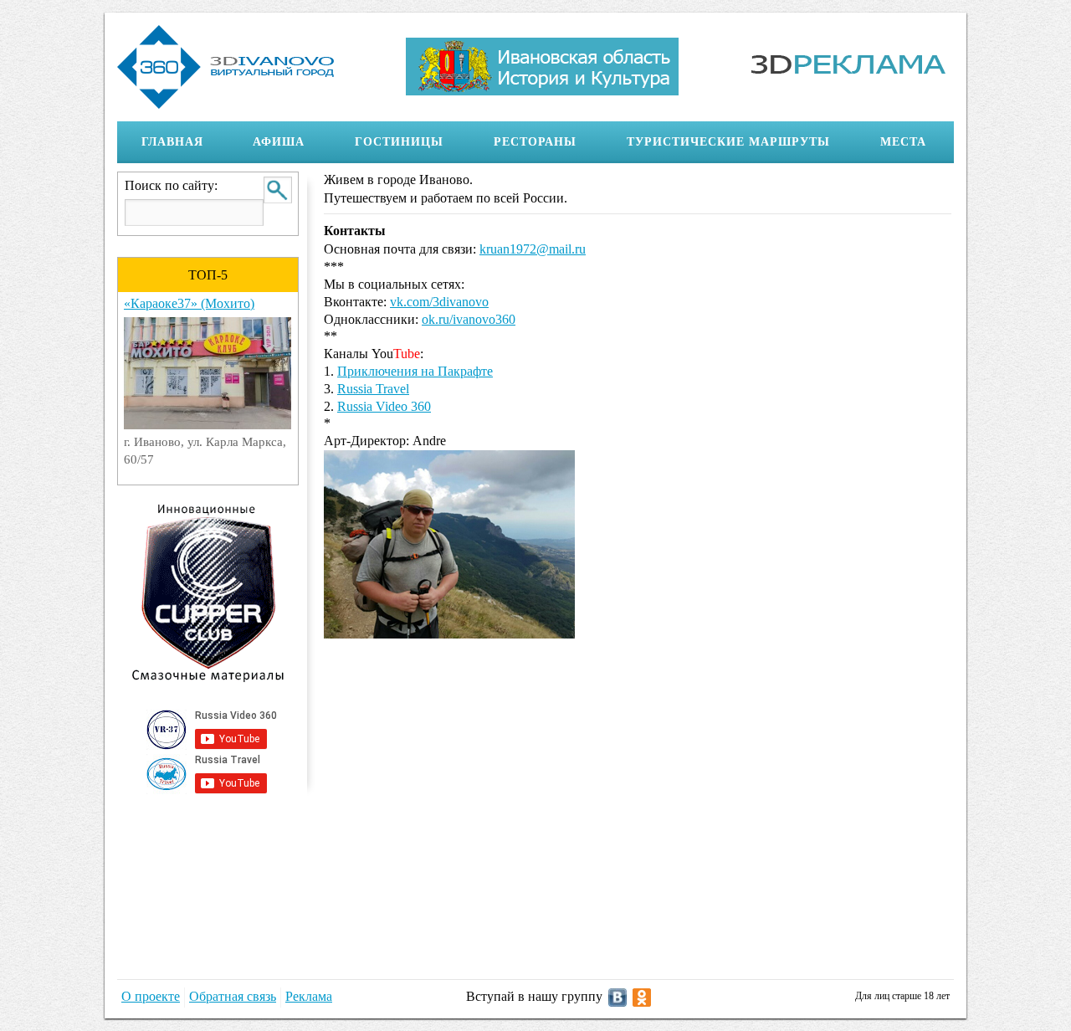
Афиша (266, 143)
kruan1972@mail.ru (532, 249)
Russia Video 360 (384, 406)
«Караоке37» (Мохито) (129, 303)
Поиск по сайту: (171, 185)
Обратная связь (232, 996)
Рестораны (522, 143)
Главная (172, 142)
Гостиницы (386, 143)
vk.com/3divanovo (439, 302)
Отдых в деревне (282, 303)
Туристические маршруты (716, 143)
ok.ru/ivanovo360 (468, 319)
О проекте (150, 996)
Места (890, 143)
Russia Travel (373, 389)
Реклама (308, 996)
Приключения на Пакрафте (415, 371)
